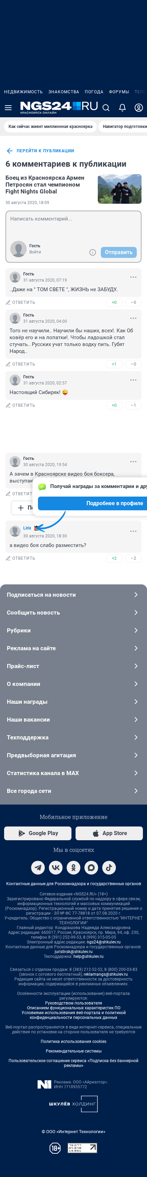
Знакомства (64, 92)
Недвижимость (23, 92)
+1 (114, 364)
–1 (133, 405)
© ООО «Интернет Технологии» (73, 1131)
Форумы (119, 92)
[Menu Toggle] (8, 107)
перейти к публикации (45, 150)
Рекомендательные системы (74, 1051)
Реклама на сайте (31, 648)
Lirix (27, 528)
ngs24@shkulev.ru (104, 942)
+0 (114, 302)
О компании (23, 683)
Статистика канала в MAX (43, 773)
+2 (114, 558)
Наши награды (27, 701)
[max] (91, 868)
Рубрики (19, 630)
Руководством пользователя (73, 1003)
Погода (94, 92)
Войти (35, 252)
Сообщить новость (33, 612)
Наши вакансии (28, 719)
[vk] (56, 868)
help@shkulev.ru (89, 956)
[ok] (73, 868)
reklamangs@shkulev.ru (106, 974)
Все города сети (29, 790)
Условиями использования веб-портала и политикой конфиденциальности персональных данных (74, 1015)
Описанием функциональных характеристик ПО (73, 1008)
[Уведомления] (122, 107)
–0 (133, 302)
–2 (133, 558)
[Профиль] (139, 107)
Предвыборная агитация (41, 755)
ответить (24, 302)
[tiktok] (109, 868)
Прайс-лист (23, 666)
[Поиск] (106, 107)
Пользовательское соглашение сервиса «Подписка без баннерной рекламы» (73, 1063)
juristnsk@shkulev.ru (74, 951)
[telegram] (38, 868)
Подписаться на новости (41, 594)
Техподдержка (28, 737)
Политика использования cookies (73, 1041)
